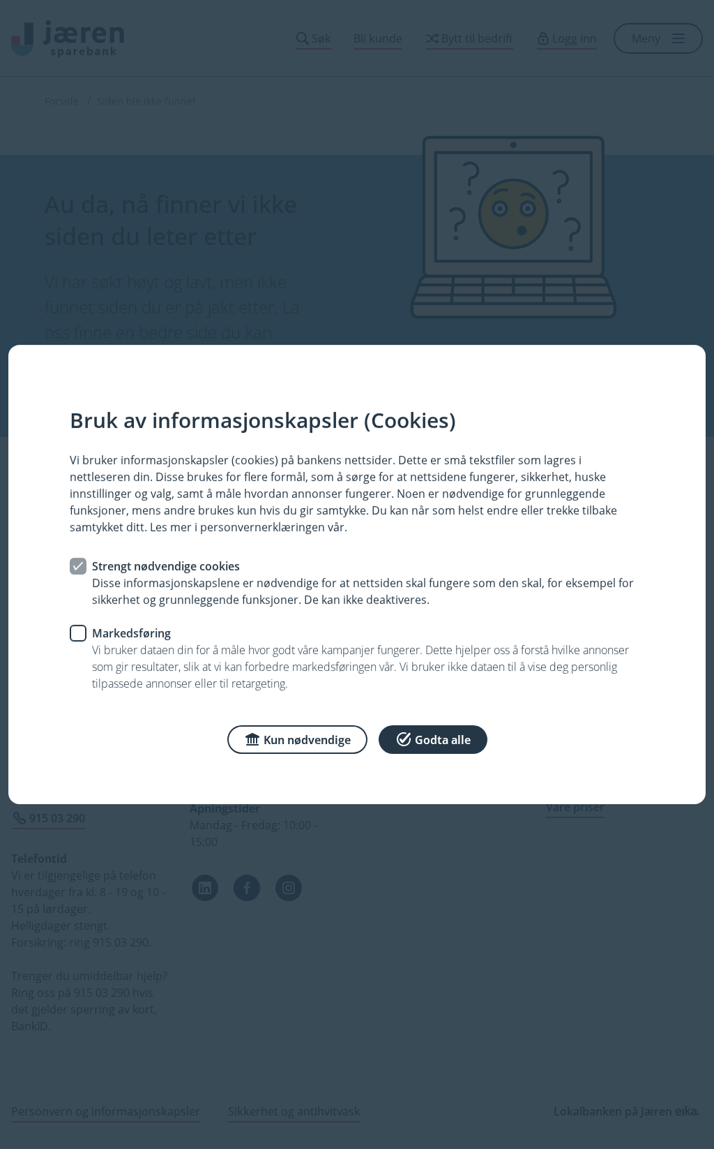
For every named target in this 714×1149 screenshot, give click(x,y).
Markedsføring (131, 633)
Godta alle (443, 740)
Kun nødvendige (307, 740)
